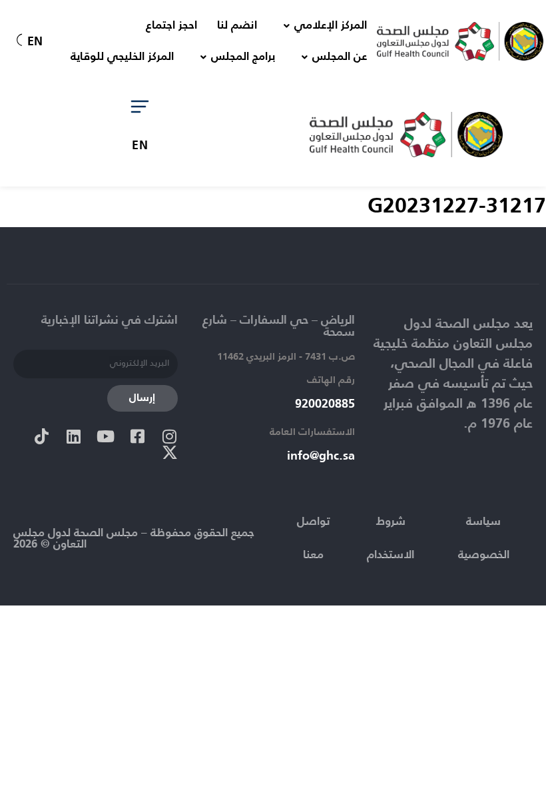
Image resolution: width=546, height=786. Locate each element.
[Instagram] (170, 436)
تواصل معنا (313, 538)
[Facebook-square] (138, 436)
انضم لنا (237, 25)
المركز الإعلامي (330, 25)
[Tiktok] (42, 436)
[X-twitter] (170, 452)
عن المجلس (339, 57)
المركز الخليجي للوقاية (122, 57)
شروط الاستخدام (390, 538)
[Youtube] (106, 436)
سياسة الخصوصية (483, 538)
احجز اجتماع (171, 25)
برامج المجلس (243, 57)
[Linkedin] (74, 436)
